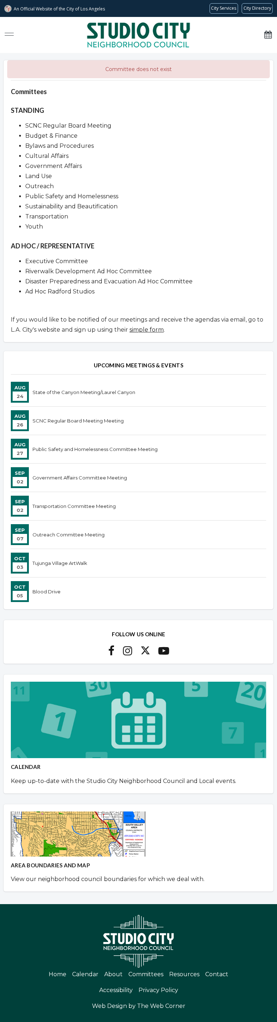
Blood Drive (46, 591)
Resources (184, 974)
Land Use (38, 176)
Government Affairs (53, 166)
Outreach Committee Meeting (68, 534)
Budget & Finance (51, 135)
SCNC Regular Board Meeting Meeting (78, 421)
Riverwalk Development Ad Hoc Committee (88, 271)
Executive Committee (56, 261)
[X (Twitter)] (145, 653)
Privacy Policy (158, 990)
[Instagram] (127, 653)
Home (57, 974)
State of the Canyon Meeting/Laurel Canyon (83, 392)
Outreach (39, 186)
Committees (145, 974)
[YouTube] (164, 653)
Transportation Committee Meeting (74, 506)
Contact (216, 974)
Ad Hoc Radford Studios (59, 291)
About (113, 974)
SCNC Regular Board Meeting (68, 125)
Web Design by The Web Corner (138, 1006)
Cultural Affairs (47, 155)
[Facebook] (111, 653)
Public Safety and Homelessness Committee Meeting (95, 449)
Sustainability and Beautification (71, 206)
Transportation (46, 216)
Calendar (85, 974)
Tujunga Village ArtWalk (59, 563)
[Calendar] (268, 35)
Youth (34, 226)
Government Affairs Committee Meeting (79, 478)
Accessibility (116, 990)
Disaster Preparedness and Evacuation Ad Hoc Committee (109, 281)
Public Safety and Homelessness (71, 196)
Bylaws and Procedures (59, 145)
